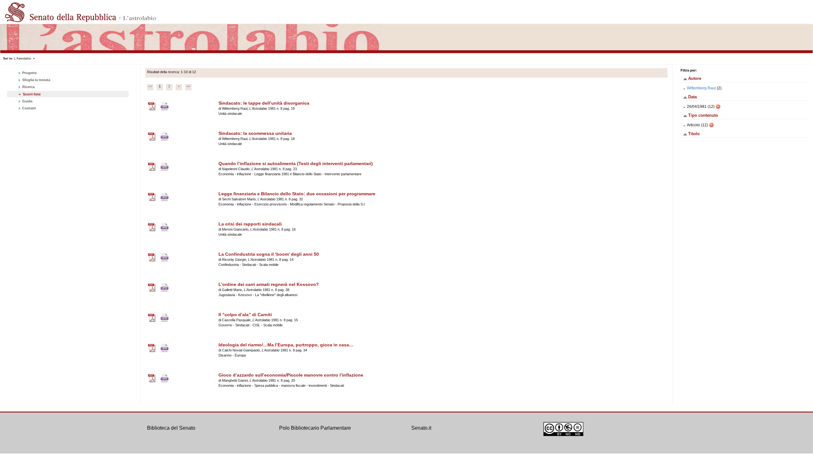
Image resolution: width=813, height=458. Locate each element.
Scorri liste (32, 94)
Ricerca (28, 87)
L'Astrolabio (22, 58)
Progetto (29, 73)
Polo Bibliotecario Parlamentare (315, 428)
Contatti (28, 108)
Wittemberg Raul (701, 88)
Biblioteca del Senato (171, 428)
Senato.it (421, 428)
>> (188, 86)
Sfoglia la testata (35, 80)
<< (150, 86)
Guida (26, 101)
